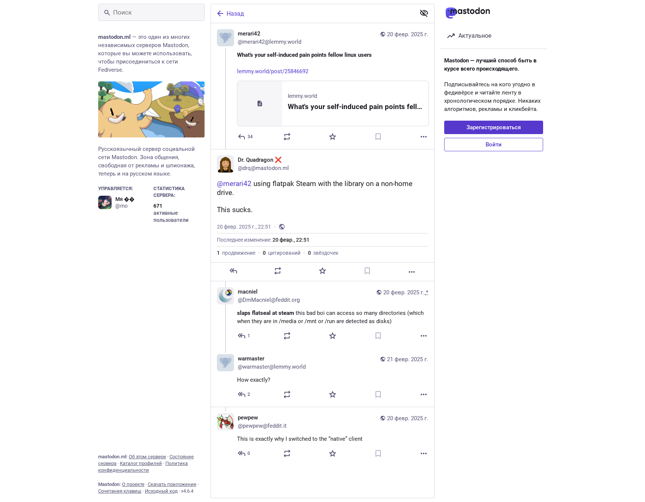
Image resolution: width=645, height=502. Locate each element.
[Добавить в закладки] (378, 136)
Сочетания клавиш (119, 491)
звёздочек (323, 253)
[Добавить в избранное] (332, 136)
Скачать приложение (172, 484)
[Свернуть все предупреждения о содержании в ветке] (424, 13)
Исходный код (161, 491)
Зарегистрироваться (494, 127)
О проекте (133, 484)
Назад (235, 13)
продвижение (236, 253)
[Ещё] (423, 136)
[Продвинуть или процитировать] (287, 136)
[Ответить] (233, 270)
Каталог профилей (141, 463)
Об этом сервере (147, 456)
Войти (494, 144)
